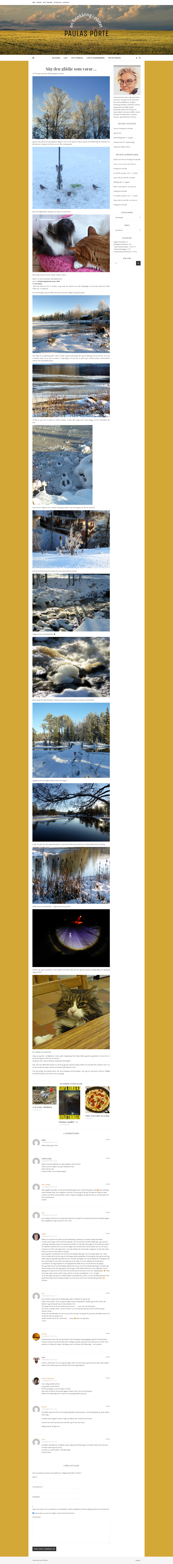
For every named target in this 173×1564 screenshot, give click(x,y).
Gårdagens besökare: (121, 244)
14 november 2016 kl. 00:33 (49, 1236)
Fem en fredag (114, 58)
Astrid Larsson (48, 1378)
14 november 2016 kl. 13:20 (49, 1409)
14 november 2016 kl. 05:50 (49, 1336)
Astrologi (58, 2)
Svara (108, 1139)
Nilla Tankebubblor (121, 187)
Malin (44, 1407)
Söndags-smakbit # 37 (68, 1122)
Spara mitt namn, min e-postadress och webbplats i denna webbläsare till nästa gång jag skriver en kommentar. (70, 1509)
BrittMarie (46, 1185)
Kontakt (66, 2)
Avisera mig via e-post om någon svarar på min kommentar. (54, 1513)
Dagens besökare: (120, 242)
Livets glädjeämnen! (96, 58)
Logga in (138, 1560)
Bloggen (56, 58)
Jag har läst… (118, 133)
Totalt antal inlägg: (120, 249)
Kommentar (36, 1517)
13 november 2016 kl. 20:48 (49, 1215)
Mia (43, 1213)
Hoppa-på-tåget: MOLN (122, 147)
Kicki (43, 1440)
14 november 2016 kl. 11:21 (49, 1380)
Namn (35, 1477)
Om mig (39, 2)
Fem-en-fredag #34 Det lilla (123, 128)
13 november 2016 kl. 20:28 (49, 1161)
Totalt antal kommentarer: (123, 252)
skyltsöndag (77, 58)
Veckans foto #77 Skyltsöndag (124, 142)
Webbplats (36, 1497)
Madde (116, 159)
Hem (33, 2)
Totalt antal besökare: (121, 247)
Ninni (44, 1234)
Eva (43, 1294)
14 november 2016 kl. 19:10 (49, 1442)
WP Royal (44, 1560)
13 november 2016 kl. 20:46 (49, 1187)
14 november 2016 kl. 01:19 (49, 1296)
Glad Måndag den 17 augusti (123, 138)
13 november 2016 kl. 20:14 (49, 1142)
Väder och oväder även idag (97, 1116)
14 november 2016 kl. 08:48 (49, 1359)
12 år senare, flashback (42, 1107)
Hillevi (44, 1334)
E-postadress (37, 1487)
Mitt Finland (47, 2)
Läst (66, 58)
